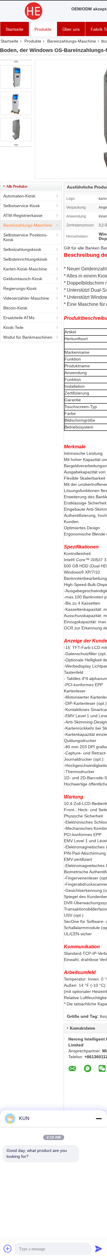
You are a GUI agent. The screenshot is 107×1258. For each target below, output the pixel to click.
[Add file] (8, 1248)
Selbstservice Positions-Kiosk (25, 237)
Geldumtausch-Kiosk (22, 278)
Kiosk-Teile (13, 327)
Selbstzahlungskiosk (22, 249)
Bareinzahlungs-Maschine (71, 41)
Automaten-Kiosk (19, 196)
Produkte (42, 29)
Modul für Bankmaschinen (27, 337)
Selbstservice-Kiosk (21, 205)
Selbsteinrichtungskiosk (25, 259)
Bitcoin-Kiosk (15, 308)
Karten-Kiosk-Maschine (25, 269)
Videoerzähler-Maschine (26, 298)
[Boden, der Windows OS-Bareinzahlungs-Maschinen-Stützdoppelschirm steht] (16, 77)
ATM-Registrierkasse (23, 215)
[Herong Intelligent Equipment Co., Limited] (32, 11)
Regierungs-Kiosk (20, 288)
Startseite (14, 29)
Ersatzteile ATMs (18, 317)
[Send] (98, 1248)
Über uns (71, 29)
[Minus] (98, 1118)
